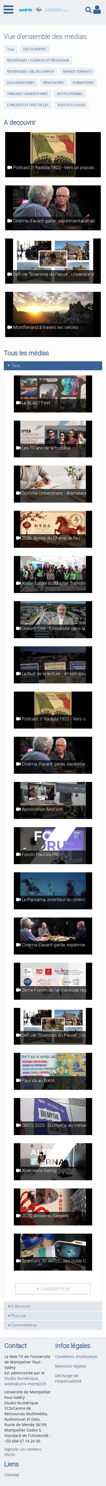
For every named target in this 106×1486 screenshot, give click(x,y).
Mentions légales (70, 1366)
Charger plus (54, 1289)
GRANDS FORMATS (77, 71)
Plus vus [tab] (18, 1316)
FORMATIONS (83, 82)
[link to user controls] (97, 9)
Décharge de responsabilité (68, 1378)
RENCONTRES (53, 82)
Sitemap (11, 1474)
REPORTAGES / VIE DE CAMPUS (30, 71)
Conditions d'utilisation (76, 1356)
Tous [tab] (15, 365)
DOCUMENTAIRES (21, 82)
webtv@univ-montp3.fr (25, 1383)
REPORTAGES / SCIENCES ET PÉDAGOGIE (38, 60)
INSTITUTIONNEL (70, 93)
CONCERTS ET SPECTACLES (28, 105)
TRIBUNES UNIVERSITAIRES (27, 93)
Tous (10, 49)
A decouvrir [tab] (21, 1306)
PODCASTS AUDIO (71, 105)
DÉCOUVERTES (34, 49)
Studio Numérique (21, 1378)
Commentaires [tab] (24, 1325)
